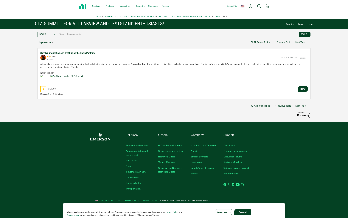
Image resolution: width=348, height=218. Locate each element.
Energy (129, 166)
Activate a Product (232, 162)
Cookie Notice (73, 215)
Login (301, 24)
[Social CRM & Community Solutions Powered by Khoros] (303, 114)
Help (310, 24)
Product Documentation (235, 150)
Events (194, 173)
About (194, 150)
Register (290, 24)
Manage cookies (150, 200)
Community (109, 16)
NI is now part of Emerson (203, 145)
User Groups (123, 16)
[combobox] (177, 34)
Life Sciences (132, 177)
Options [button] (303, 58)
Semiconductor (133, 182)
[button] (43, 89)
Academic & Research (137, 145)
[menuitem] (97, 6)
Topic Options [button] (45, 42)
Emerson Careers (199, 156)
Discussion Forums (232, 156)
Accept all (243, 212)
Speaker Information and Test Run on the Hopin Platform (67, 53)
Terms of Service (166, 162)
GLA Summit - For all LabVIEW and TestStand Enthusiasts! (185, 16)
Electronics (131, 160)
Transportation (133, 188)
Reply (303, 88)
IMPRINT (127, 200)
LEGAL (119, 200)
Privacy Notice (172, 211)
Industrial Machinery (136, 171)
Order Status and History (170, 150)
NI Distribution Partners (170, 145)
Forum (217, 16)
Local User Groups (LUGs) (143, 16)
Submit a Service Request (236, 167)
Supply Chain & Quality (202, 167)
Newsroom (196, 162)
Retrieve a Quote (166, 156)
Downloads (229, 145)
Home (99, 16)
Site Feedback (230, 173)
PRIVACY (137, 200)
